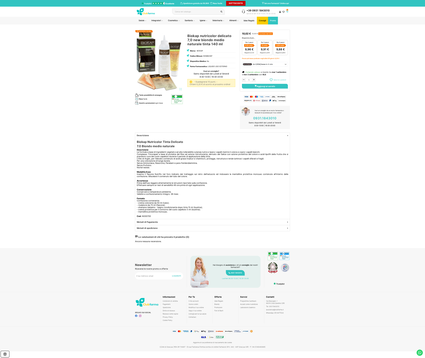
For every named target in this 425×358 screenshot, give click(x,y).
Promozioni (218, 307)
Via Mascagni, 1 (275, 302)
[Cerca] (221, 12)
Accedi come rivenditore (249, 304)
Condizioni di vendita (170, 301)
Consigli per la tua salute (197, 314)
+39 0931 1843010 (258, 10)
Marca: (193, 51)
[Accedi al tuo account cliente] (280, 12)
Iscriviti (177, 276)
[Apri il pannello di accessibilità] (5, 354)
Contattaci (192, 317)
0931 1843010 (236, 273)
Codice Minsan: (196, 56)
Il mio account (194, 301)
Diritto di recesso (169, 311)
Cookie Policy (167, 320)
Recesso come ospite (170, 314)
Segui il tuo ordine (195, 311)
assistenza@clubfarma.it (275, 310)
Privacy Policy (168, 317)
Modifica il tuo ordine (196, 307)
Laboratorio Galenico (247, 307)
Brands (216, 304)
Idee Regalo (218, 301)
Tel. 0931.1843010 (272, 306)
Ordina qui (284, 3)
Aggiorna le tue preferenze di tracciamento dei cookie (212, 342)
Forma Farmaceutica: (198, 66)
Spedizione (167, 307)
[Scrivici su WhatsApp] (420, 353)
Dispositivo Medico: (198, 61)
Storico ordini (193, 304)
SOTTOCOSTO (236, 3)
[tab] (212, 135)
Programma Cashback (248, 301)
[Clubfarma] (145, 11)
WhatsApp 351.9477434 (275, 313)
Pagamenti (166, 304)
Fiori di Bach (218, 311)
